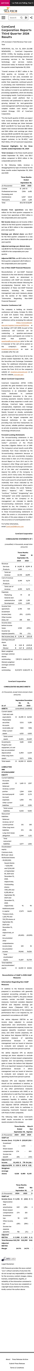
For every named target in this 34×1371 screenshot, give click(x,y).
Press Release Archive (20, 1359)
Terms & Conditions (17, 1368)
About (8, 1359)
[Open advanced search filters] (26, 17)
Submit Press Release (17, 1363)
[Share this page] (31, 18)
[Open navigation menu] (3, 18)
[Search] (21, 17)
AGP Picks (5, 3)
